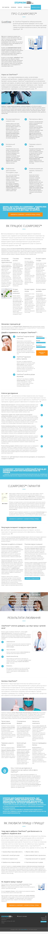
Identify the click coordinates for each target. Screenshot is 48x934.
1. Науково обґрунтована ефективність (12, 852)
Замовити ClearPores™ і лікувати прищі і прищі (25, 214)
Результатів (27, 7)
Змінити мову (43, 921)
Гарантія (20, 7)
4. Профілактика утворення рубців (10, 862)
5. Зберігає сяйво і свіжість (32, 852)
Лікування (13, 7)
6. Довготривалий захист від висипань (35, 855)
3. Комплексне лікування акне (9, 859)
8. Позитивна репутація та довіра (34, 862)
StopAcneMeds (24, 929)
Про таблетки (5, 7)
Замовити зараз (36, 7)
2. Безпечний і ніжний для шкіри (10, 855)
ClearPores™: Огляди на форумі (32, 578)
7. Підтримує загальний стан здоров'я (35, 859)
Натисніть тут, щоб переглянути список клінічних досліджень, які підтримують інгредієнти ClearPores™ (23, 457)
